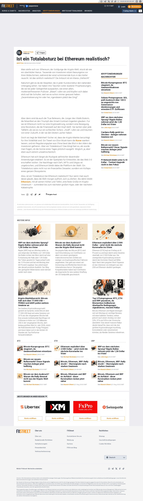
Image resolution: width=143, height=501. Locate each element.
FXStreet (5, 5)
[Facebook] (112, 1)
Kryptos (20, 63)
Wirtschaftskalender (72, 11)
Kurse (78, 140)
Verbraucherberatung (42, 451)
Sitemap (102, 436)
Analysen (36, 11)
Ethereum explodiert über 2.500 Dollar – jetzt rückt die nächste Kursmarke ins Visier (107, 245)
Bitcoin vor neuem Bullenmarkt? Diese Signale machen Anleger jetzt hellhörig (114, 148)
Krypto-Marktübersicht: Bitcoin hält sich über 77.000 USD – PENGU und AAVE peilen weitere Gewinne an (33, 301)
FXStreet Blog (72, 447)
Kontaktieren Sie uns (74, 436)
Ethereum (26, 181)
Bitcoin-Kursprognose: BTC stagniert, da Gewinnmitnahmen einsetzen (114, 86)
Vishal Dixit (108, 113)
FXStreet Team (28, 52)
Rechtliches (103, 431)
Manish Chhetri (109, 93)
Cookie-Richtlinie (105, 444)
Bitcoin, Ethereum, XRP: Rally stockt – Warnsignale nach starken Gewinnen (74, 363)
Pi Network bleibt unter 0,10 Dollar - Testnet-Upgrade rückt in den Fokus (114, 162)
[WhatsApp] (101, 1)
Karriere (70, 444)
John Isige (107, 127)
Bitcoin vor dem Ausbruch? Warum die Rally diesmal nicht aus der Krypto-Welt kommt (69, 245)
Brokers (88, 11)
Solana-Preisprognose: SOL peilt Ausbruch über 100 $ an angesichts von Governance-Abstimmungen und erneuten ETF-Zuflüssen (114, 103)
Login (123, 7)
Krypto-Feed (52, 194)
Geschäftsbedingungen (107, 440)
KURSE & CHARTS (9, 11)
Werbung (70, 440)
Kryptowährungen (51, 11)
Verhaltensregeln (41, 444)
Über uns (38, 431)
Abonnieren (135, 6)
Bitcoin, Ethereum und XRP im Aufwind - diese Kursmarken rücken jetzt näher (73, 377)
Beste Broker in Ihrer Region (31, 396)
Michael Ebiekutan (110, 155)
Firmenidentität (40, 447)
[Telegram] (105, 1)
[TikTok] (115, 1)
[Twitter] (109, 1)
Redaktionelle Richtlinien (44, 440)
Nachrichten (24, 11)
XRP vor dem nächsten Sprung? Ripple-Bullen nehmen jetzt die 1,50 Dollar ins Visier (112, 121)
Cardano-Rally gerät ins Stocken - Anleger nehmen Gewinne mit (113, 134)
